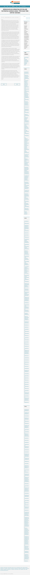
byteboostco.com (26, 466)
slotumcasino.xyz (26, 172)
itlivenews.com (26, 203)
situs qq (13, 567)
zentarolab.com (26, 554)
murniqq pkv (9, 568)
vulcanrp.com (26, 117)
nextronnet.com (26, 531)
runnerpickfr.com (26, 76)
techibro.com (26, 114)
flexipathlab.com (26, 539)
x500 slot (26, 567)
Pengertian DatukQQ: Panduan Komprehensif (26, 27)
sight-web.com (26, 103)
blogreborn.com (26, 94)
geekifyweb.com (26, 426)
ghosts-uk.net (26, 83)
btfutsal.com (25, 81)
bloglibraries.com (26, 283)
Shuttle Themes (5, 573)
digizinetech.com (26, 370)
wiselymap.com (26, 96)
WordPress (12, 573)
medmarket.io (26, 313)
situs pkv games (5, 567)
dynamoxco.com (26, 532)
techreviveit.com (26, 352)
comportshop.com (26, 190)
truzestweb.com (26, 551)
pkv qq (19, 569)
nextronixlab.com (26, 522)
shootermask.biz (26, 168)
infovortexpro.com (26, 392)
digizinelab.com (26, 478)
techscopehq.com (26, 512)
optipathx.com (26, 521)
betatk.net (25, 211)
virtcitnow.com (26, 95)
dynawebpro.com (26, 537)
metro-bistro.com (26, 154)
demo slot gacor (26, 57)
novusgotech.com (26, 530)
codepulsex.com (26, 480)
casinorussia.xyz (26, 171)
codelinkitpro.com (26, 412)
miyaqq (24, 569)
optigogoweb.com (26, 557)
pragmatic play (16, 568)
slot (14, 567)
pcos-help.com (26, 80)
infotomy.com (26, 316)
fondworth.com (26, 241)
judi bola (24, 567)
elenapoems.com (26, 294)
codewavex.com (26, 465)
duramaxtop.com (26, 299)
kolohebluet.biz (26, 167)
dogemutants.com (26, 298)
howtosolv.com (26, 155)
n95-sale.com (26, 93)
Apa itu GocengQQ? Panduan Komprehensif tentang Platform (26, 32)
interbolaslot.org (26, 225)
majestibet (22, 569)
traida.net (25, 151)
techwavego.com (26, 479)
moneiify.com (26, 258)
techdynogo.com (26, 321)
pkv (24, 58)
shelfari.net (25, 170)
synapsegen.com (26, 538)
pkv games (17, 17)
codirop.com (25, 82)
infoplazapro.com (26, 351)
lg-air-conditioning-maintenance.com (26, 138)
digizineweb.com (26, 446)
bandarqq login (26, 60)
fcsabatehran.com (26, 297)
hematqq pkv (12, 568)
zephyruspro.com (26, 520)
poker (25, 64)
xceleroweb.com (26, 556)
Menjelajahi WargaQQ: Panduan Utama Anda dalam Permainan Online (26, 46)
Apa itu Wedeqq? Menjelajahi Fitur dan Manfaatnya (26, 37)
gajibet (26, 569)
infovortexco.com (26, 477)
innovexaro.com (26, 514)
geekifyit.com (26, 263)
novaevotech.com (26, 458)
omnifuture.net (26, 77)
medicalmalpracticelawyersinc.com (26, 188)
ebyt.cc (25, 132)
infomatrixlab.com (26, 495)
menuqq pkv (1, 567)
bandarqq (25, 63)
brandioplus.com (26, 536)
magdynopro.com (26, 350)
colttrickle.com (26, 75)
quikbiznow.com (26, 555)
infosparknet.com (26, 517)
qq (4, 568)
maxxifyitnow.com (26, 518)
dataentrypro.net (26, 227)
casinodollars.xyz (26, 175)
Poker (13, 17)
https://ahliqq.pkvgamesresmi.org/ (4, 570)
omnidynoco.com (26, 548)
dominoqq (25, 59)
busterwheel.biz (26, 169)
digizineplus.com (26, 513)
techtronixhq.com (26, 409)
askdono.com (26, 84)
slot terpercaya (18, 567)
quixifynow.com (26, 519)
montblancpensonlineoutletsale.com (26, 121)
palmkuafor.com (26, 226)
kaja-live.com (26, 101)
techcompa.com (26, 102)
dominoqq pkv (2, 568)
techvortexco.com (26, 425)
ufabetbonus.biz (26, 208)
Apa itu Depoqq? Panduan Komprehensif (26, 40)
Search (24, 16)
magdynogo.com (26, 402)
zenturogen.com (26, 533)
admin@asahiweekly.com (8, 17)
